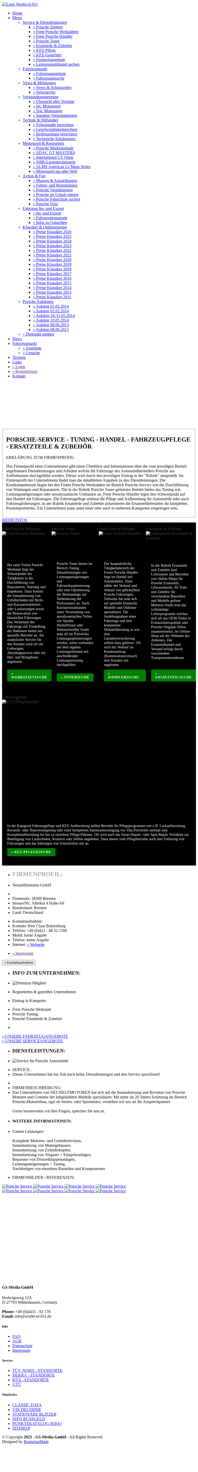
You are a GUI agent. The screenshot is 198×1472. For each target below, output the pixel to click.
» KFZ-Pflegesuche (31, 852)
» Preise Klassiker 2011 (52, 297)
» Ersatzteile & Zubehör (52, 45)
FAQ (16, 1336)
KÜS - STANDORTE (30, 1380)
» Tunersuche (75, 677)
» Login (18, 367)
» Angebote (32, 348)
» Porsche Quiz (45, 204)
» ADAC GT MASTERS (54, 152)
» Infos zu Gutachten (50, 222)
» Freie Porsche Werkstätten (55, 31)
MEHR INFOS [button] (14, 520)
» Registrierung (24, 371)
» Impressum (22, 953)
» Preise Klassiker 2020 (52, 259)
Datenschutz (22, 1346)
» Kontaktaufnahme (18, 963)
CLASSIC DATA (27, 1405)
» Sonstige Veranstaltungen (55, 115)
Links (17, 362)
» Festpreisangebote (49, 59)
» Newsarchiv (44, 92)
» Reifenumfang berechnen (55, 134)
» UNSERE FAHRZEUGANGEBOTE (35, 1036)
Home (17, 13)
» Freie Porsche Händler (52, 36)
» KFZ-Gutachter (47, 55)
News (17, 339)
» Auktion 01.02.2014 (51, 306)
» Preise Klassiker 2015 (52, 283)
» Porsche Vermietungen (53, 190)
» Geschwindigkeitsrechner (55, 129)
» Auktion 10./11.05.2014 (54, 315)
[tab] (99, 520)
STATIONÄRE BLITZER (34, 1414)
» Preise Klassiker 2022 (52, 250)
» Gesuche (31, 353)
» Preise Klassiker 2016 (52, 278)
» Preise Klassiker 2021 (52, 255)
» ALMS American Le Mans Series (61, 166)
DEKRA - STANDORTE (33, 1375)
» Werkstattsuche (29, 675)
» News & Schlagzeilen (52, 87)
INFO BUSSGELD (28, 1419)
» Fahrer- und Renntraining (55, 185)
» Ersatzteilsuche (173, 675)
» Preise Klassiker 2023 (52, 246)
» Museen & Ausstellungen (55, 180)
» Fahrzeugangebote (49, 73)
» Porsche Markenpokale (53, 148)
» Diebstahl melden (38, 334)
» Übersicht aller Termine (53, 101)
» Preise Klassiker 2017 (52, 273)
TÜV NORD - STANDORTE (37, 1370)
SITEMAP (21, 1428)
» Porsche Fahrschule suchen (56, 199)
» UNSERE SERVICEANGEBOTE (32, 1041)
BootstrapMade (36, 1441)
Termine (19, 357)
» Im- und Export (47, 213)
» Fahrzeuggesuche (48, 78)
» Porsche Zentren (48, 27)
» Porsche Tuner (46, 41)
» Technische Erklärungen (54, 138)
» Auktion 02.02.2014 (51, 311)
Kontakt (19, 376)
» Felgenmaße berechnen (53, 125)
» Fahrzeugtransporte (50, 218)
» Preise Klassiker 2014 (52, 287)
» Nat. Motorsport (47, 111)
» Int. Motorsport (47, 106)
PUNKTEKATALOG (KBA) (37, 1423)
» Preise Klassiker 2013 (52, 292)
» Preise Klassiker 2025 (52, 236)
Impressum (21, 1350)
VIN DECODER (26, 1409)
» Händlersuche (123, 675)
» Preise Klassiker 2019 (52, 264)
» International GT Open (53, 157)
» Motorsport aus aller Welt (55, 171)
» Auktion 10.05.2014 (51, 320)
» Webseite (36, 944)
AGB (16, 1341)
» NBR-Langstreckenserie (54, 162)
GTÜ (16, 1384)
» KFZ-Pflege (44, 50)
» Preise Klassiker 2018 (52, 269)
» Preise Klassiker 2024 (52, 241)
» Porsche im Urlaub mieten (55, 194)
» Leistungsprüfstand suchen (56, 64)
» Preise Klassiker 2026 (52, 232)
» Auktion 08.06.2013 (51, 325)
